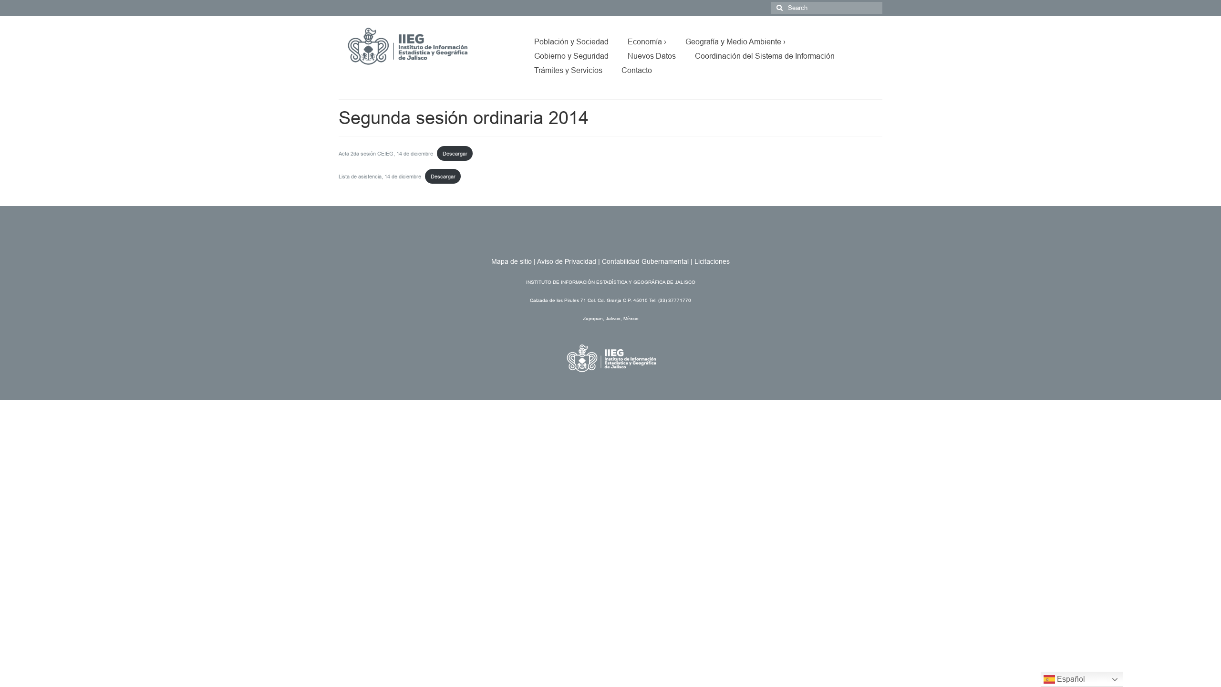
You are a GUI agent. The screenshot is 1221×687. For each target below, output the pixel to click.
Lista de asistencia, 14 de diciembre (380, 176)
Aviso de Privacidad (566, 261)
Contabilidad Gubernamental (645, 261)
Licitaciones (712, 261)
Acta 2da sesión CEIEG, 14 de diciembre (386, 153)
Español (1070, 679)
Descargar (455, 153)
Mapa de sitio (511, 261)
